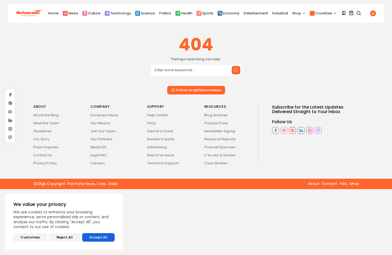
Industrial (280, 13)
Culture (94, 13)
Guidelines (42, 131)
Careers (97, 163)
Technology (120, 13)
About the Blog (46, 115)
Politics (165, 13)
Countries (323, 13)
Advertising (157, 147)
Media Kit (98, 147)
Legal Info (98, 155)
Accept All (98, 237)
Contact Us (42, 155)
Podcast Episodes (219, 147)
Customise (30, 237)
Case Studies (215, 163)
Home (53, 13)
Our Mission (100, 123)
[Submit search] (236, 70)
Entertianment (256, 13)
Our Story (41, 139)
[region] (64, 222)
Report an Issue (160, 155)
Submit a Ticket (160, 131)
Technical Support (163, 163)
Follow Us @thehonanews (198, 90)
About (313, 183)
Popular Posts (216, 123)
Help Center (157, 115)
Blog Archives (216, 115)
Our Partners (101, 139)
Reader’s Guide (160, 139)
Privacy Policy (45, 163)
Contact (329, 183)
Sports (207, 13)
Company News (104, 115)
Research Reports (219, 139)
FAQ (343, 183)
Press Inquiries (45, 147)
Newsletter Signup (220, 131)
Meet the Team (46, 123)
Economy (231, 13)
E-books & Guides (219, 155)
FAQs (151, 123)
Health (186, 13)
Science (148, 13)
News (73, 13)
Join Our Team (103, 131)
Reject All (65, 237)
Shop (296, 13)
